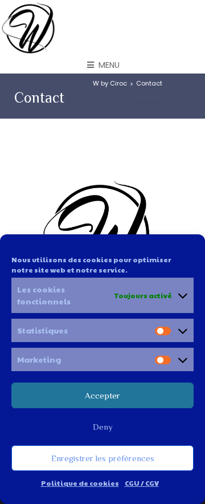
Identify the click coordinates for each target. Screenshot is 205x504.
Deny (103, 427)
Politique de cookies (80, 482)
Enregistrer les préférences (102, 458)
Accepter (102, 395)
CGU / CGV (142, 482)
